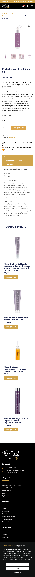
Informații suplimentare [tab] (13, 160)
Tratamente (13, 16)
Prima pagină (6, 13)
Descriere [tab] (7, 157)
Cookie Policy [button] (16, 557)
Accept (17, 564)
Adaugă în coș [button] (11, 277)
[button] (32, 6)
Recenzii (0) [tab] (8, 164)
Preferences (17, 572)
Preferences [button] (27, 559)
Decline (17, 568)
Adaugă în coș (18, 128)
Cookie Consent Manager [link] (9, 545)
